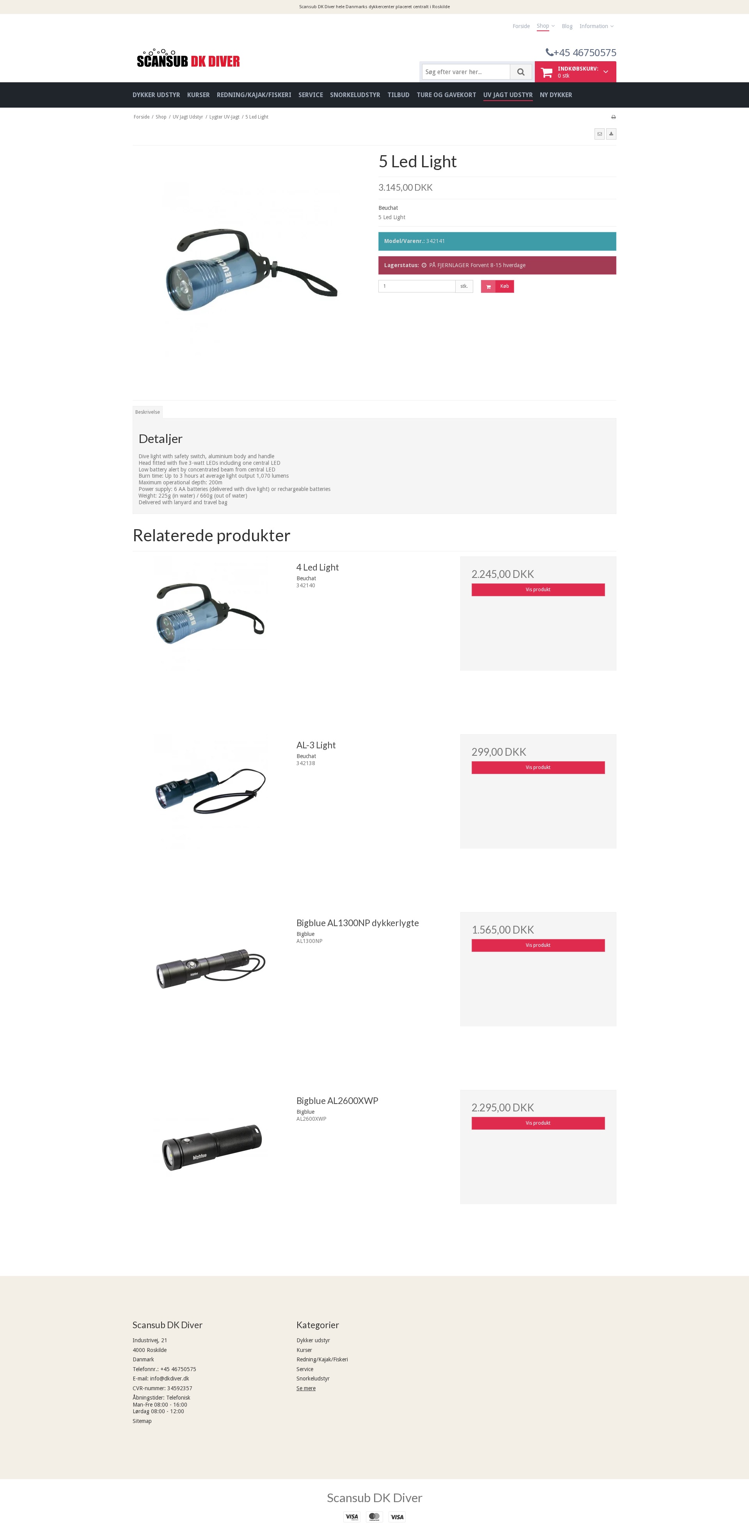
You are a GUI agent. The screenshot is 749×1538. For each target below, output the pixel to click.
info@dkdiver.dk (169, 1378)
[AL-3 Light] (211, 812)
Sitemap (142, 1421)
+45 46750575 (585, 52)
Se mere (306, 1388)
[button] (600, 133)
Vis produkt (538, 589)
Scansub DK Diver (374, 1497)
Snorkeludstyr (313, 1378)
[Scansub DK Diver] (272, 57)
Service (304, 1369)
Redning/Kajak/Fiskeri (322, 1359)
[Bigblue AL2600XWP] (211, 1168)
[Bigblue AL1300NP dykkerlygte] (211, 990)
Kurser (304, 1350)
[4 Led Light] (211, 634)
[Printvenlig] (613, 117)
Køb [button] (505, 286)
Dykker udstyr (313, 1340)
